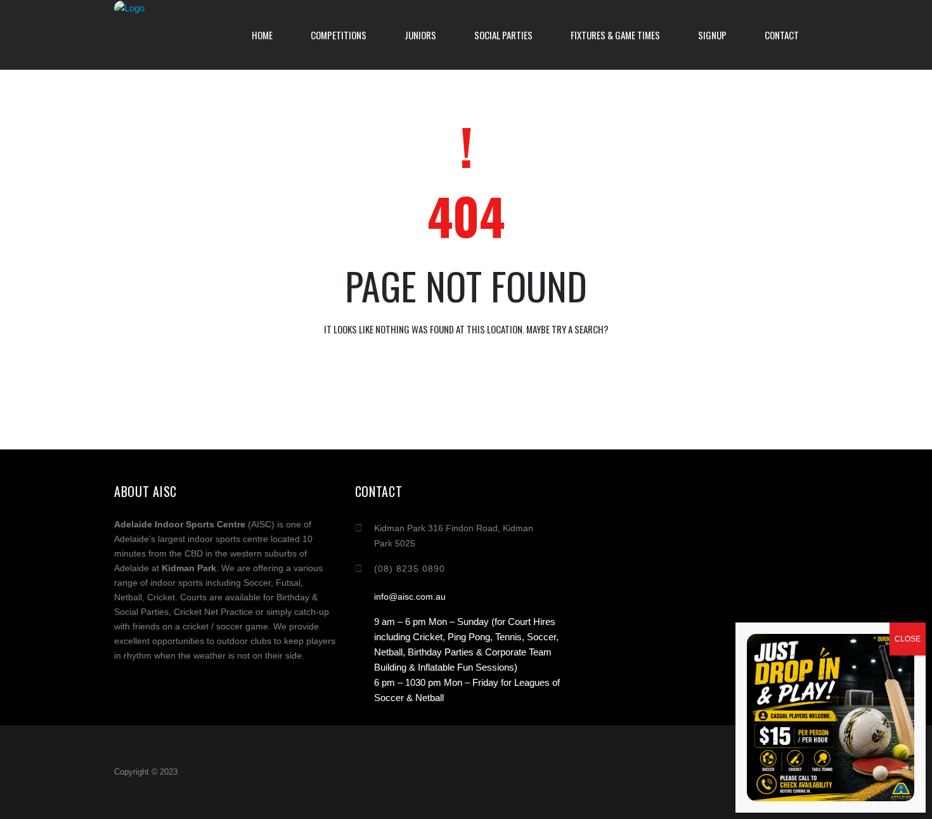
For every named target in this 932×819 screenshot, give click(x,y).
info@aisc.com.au (410, 596)
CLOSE (908, 639)
